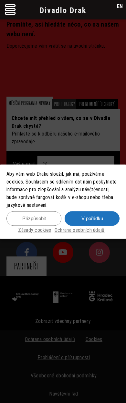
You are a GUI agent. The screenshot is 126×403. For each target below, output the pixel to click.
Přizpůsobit (34, 218)
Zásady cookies (34, 230)
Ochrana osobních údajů (80, 230)
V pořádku (92, 218)
